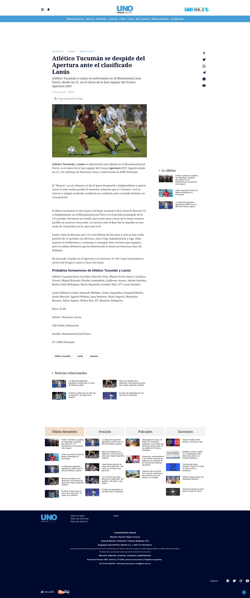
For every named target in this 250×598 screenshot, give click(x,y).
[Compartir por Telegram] (204, 72)
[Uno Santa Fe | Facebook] (227, 580)
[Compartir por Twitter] (204, 59)
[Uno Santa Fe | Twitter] (234, 580)
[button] (42, 9)
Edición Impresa (160, 19)
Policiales (101, 19)
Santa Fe (90, 19)
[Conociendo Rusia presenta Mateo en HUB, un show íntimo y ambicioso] (185, 467)
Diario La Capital (77, 516)
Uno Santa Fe (58, 51)
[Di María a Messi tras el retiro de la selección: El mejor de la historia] (74, 396)
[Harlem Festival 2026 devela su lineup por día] (185, 442)
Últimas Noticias (75, 19)
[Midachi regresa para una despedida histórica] (185, 480)
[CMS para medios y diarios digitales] (47, 592)
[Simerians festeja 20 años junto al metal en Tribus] (185, 492)
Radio (116, 516)
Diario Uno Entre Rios (80, 519)
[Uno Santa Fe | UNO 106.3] (196, 9)
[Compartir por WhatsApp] (204, 66)
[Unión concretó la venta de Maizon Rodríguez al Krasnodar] (178, 193)
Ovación (113, 19)
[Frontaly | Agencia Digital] (62, 592)
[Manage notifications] (244, 592)
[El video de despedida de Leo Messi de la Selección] (125, 396)
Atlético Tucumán (87, 51)
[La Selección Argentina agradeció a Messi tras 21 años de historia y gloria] (74, 384)
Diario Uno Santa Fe (79, 521)
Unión (130, 19)
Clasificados (177, 19)
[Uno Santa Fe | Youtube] (247, 580)
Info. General (143, 19)
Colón (122, 19)
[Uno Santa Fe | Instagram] (240, 580)
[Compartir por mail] (204, 85)
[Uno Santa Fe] (125, 9)
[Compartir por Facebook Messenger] (204, 79)
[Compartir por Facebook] (204, 53)
